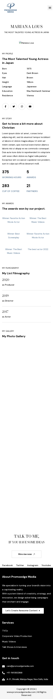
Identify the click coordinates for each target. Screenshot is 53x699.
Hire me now (25, 554)
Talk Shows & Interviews (14, 647)
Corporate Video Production (17, 636)
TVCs (5, 630)
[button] (49, 7)
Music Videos (9, 641)
